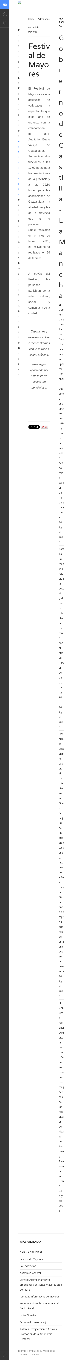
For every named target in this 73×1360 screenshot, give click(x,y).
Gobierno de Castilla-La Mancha (62, 167)
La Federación (18, 107)
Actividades (43, 18)
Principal (18, 51)
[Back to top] (4, 1355)
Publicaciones (18, 228)
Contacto (18, 324)
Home (31, 18)
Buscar (18, 361)
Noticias (18, 281)
